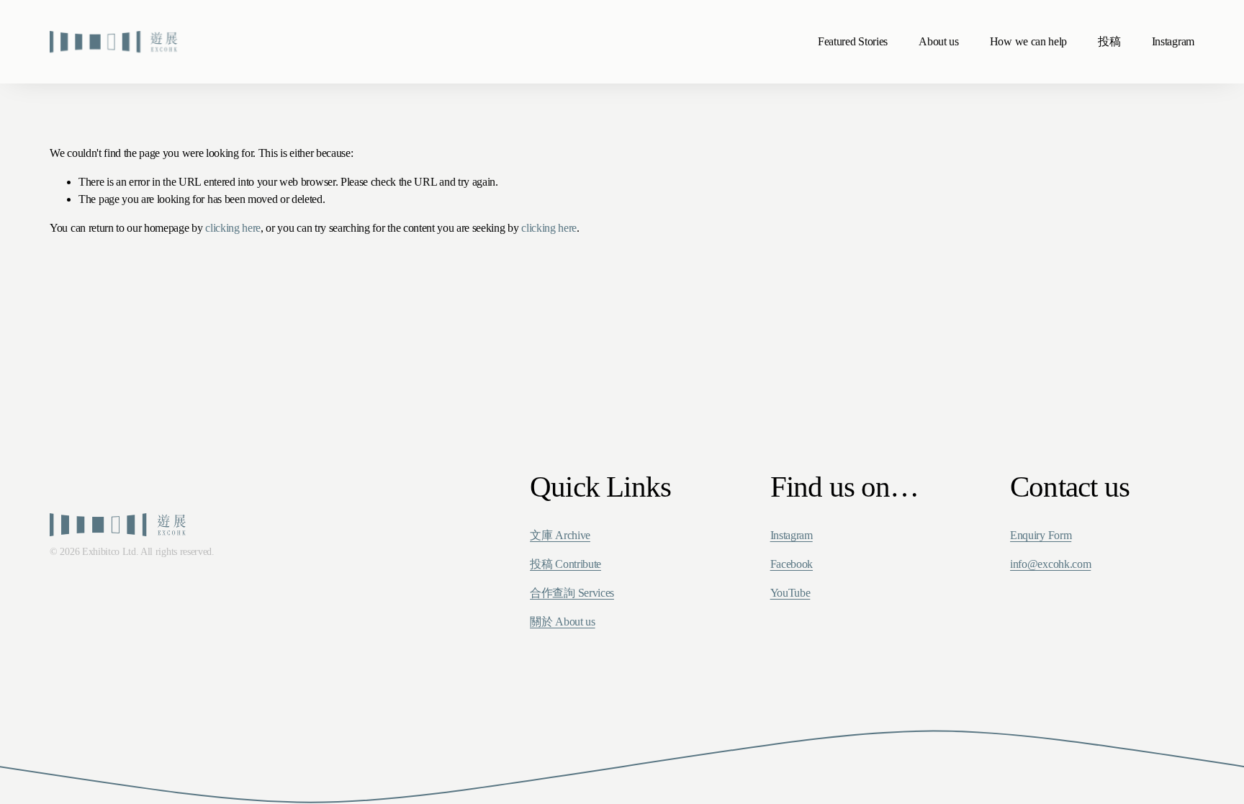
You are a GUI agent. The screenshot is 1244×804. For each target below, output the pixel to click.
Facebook (791, 564)
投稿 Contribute (565, 564)
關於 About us (562, 621)
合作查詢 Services (572, 593)
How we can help (1028, 41)
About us (938, 41)
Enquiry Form (1040, 535)
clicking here (233, 228)
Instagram (1173, 41)
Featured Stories (853, 41)
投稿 (1109, 41)
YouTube (790, 593)
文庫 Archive (560, 535)
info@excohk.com (1050, 564)
